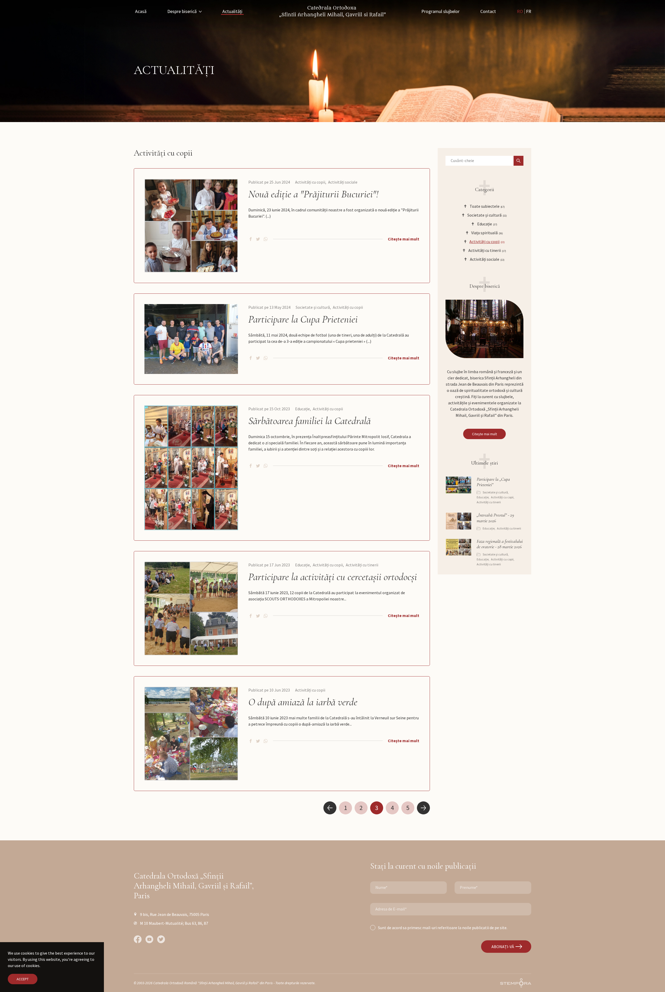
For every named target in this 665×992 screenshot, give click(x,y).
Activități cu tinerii (362, 564)
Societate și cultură (313, 307)
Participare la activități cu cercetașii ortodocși (332, 577)
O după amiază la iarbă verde (302, 702)
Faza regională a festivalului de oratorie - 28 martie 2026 (500, 544)
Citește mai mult (403, 239)
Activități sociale (342, 182)
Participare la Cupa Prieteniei (303, 319)
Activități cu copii (310, 182)
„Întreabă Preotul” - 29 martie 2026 (495, 518)
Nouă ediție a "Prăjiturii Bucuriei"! (313, 194)
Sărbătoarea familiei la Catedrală (309, 420)
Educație (302, 408)
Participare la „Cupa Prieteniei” (493, 482)
